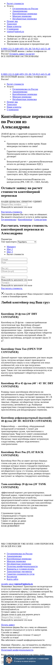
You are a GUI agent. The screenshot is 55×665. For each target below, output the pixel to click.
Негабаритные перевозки (24, 19)
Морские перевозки (21, 16)
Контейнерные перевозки (24, 13)
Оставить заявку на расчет (22, 54)
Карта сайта (12, 579)
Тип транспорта (8, 242)
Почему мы (12, 21)
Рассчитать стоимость (11, 212)
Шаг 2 (10, 249)
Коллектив (12, 576)
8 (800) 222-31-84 (9, 49)
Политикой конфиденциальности (17, 650)
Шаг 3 (10, 252)
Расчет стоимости (15, 3)
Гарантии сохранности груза (20, 574)
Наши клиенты (14, 26)
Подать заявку (8, 625)
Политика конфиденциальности (22, 566)
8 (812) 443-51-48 (42, 49)
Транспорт (12, 24)
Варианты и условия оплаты (20, 569)
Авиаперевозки (19, 11)
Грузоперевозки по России (25, 8)
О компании (13, 29)
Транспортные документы (19, 571)
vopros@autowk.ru (15, 31)
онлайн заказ (7, 584)
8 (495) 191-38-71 (25, 49)
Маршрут (11, 246)
